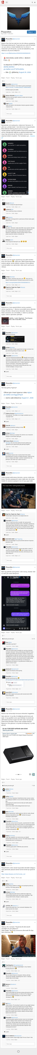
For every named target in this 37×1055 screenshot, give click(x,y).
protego (10, 277)
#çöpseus (8, 790)
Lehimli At (9, 209)
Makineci (11, 984)
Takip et (30, 32)
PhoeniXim (13, 39)
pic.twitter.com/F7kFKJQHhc (14, 69)
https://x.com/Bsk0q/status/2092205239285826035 (15, 53)
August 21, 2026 (27, 398)
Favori (8, 78)
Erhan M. (10, 425)
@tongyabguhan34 (10, 679)
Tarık (9, 217)
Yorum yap (19, 78)
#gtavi (29, 392)
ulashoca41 (12, 669)
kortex (9, 789)
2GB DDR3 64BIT (14, 539)
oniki (9, 226)
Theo (9, 642)
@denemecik (18, 679)
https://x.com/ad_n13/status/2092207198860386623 (18, 87)
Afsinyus (9, 240)
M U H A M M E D (13, 1036)
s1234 (9, 453)
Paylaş (13, 78)
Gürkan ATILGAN (14, 95)
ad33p (9, 796)
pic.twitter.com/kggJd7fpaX (13, 394)
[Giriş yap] (35, 2)
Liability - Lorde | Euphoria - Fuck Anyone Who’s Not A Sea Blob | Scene (20, 318)
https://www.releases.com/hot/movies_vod (13, 874)
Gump (10, 835)
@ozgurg (8, 408)
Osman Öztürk (12, 441)
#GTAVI (11, 67)
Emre (10, 811)
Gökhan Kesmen (14, 413)
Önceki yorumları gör (19, 638)
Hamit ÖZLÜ (12, 692)
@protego (8, 442)
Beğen (3, 78)
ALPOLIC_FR (12, 905)
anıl (8, 1003)
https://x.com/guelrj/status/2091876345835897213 (18, 282)
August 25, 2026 (25, 72)
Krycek (10, 203)
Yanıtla (12, 92)
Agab (9, 103)
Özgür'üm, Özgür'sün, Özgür (15, 287)
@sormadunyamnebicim (28, 679)
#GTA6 (6, 67)
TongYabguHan (14, 965)
